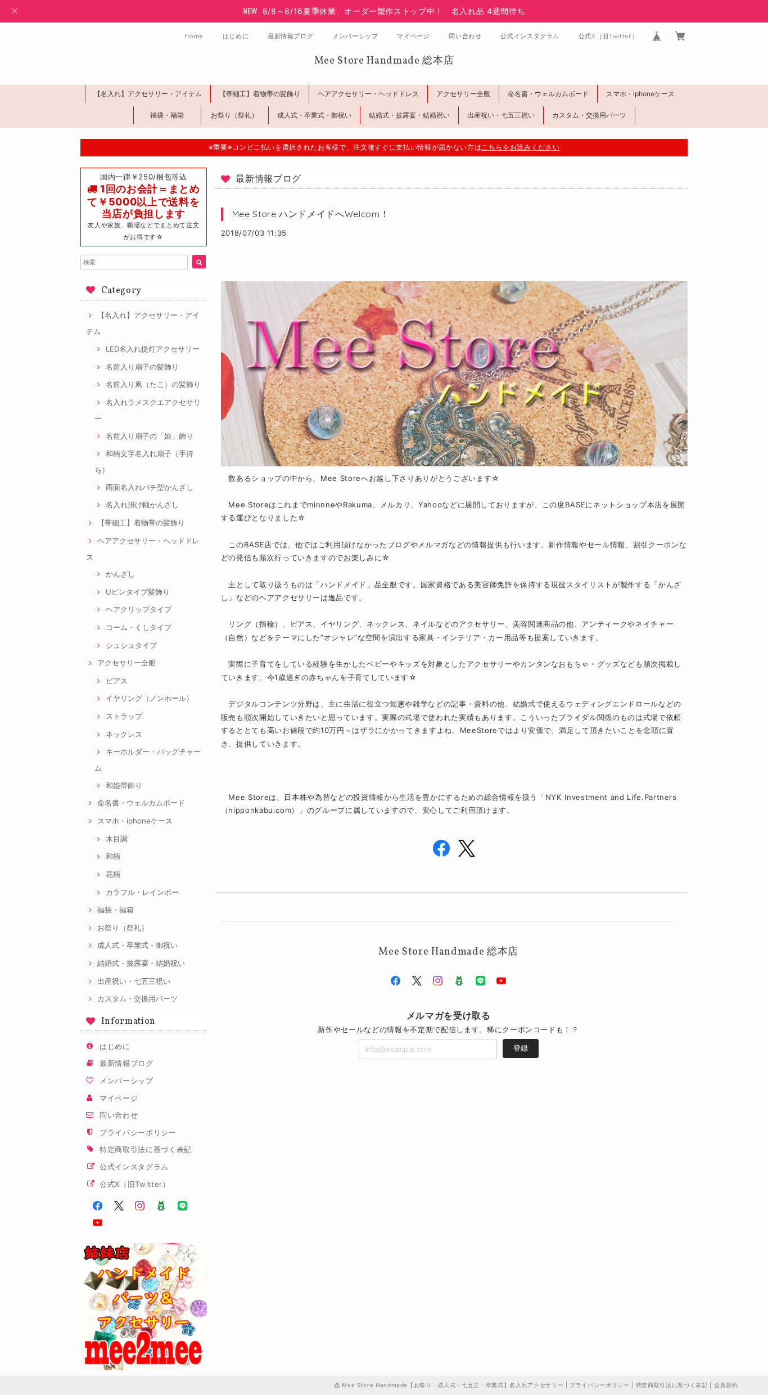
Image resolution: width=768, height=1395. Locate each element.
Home (194, 36)
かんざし (120, 573)
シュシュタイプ (131, 645)
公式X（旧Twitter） (609, 36)
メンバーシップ (355, 36)
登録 (520, 1047)
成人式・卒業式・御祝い (314, 115)
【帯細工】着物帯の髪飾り (259, 93)
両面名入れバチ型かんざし (149, 487)
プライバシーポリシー (138, 1132)
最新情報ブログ (291, 36)
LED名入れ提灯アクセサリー (153, 348)
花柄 (113, 874)
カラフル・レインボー (142, 892)
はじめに (236, 36)
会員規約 (726, 1385)
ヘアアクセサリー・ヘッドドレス (368, 93)
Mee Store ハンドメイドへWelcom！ (311, 213)
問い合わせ (465, 36)
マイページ (413, 36)
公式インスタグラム (529, 36)
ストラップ (124, 716)
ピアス (117, 680)
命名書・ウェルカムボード (548, 93)
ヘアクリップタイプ (138, 609)
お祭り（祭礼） (234, 115)
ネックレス (124, 734)
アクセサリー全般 (463, 93)
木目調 (117, 838)
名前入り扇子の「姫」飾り (149, 435)
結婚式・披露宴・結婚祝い (409, 115)
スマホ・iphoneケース (640, 93)
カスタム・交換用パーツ (589, 115)
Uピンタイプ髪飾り (138, 591)
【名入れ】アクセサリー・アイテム (148, 93)
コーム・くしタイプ (138, 627)
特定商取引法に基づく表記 (146, 1149)
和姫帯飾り (124, 785)
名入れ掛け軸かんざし (142, 504)
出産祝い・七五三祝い (501, 115)
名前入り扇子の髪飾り (142, 366)
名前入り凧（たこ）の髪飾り (153, 384)
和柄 (113, 856)
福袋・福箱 (167, 115)
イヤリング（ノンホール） (149, 698)
